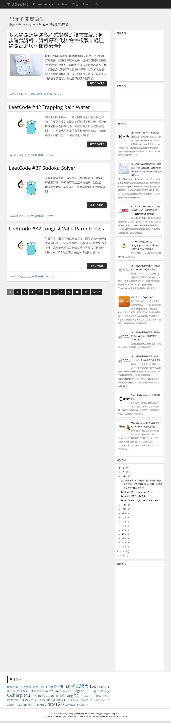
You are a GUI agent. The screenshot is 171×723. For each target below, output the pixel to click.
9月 (123, 513)
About (87, 4)
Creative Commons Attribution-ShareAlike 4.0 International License (98, 716)
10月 (124, 509)
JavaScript (13, 700)
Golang (67, 695)
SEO (20, 704)
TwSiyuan (66, 713)
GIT (56, 695)
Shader (29, 704)
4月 (123, 534)
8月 (123, 517)
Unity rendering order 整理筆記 (145, 133)
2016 (121, 551)
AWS (51, 691)
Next (96, 292)
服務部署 (12, 687)
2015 (121, 555)
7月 (123, 522)
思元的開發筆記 (17, 4)
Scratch (10, 704)
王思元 (15, 94)
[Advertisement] (139, 59)
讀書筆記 (48, 94)
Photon (84, 699)
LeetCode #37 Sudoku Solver (42, 167)
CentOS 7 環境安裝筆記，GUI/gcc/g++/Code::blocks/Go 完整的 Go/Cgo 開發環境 (145, 245)
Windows (70, 704)
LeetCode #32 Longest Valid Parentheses (56, 228)
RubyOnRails (100, 699)
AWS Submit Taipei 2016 (142, 297)
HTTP (96, 695)
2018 (121, 468)
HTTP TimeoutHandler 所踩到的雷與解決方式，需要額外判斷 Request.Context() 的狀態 (145, 210)
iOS (105, 695)
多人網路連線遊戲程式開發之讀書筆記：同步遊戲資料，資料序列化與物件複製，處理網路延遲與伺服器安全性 (56, 40)
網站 (102, 687)
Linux (59, 700)
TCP (39, 704)
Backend (58, 94)
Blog (75, 4)
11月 (124, 505)
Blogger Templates (111, 713)
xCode (82, 704)
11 (86, 292)
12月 (124, 476)
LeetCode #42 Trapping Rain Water (49, 107)
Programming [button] (42, 4)
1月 (123, 547)
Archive (62, 4)
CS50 (35, 695)
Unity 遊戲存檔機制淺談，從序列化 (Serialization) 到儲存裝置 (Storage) (145, 336)
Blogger (78, 690)
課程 (9, 691)
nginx (72, 699)
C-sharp (15, 695)
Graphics (84, 695)
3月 (123, 538)
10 (77, 292)
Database (46, 695)
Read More (97, 83)
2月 (123, 542)
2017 (121, 472)
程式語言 (80, 686)
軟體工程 (39, 94)
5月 (123, 530)
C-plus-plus (99, 691)
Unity (49, 704)
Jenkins (29, 699)
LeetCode (48, 155)
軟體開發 (56, 686)
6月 (123, 526)
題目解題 (39, 155)
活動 (25, 687)
